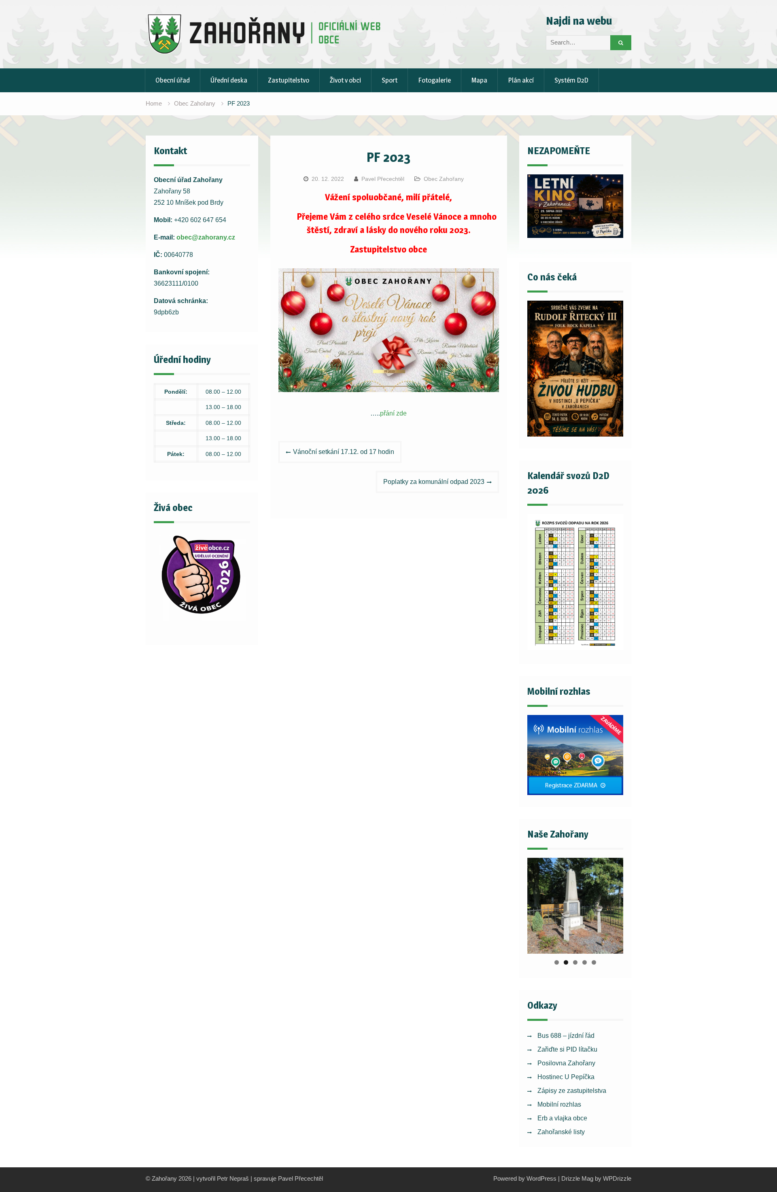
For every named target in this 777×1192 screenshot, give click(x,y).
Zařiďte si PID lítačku (567, 1049)
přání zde (393, 413)
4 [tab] (584, 962)
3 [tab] (575, 962)
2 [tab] (566, 962)
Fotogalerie (434, 80)
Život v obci (345, 80)
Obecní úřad (172, 80)
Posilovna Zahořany (566, 1063)
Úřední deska (228, 80)
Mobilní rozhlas (559, 1104)
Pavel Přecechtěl (382, 179)
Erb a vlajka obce (562, 1118)
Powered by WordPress (524, 1178)
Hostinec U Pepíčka (565, 1076)
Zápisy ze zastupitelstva (571, 1090)
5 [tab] (594, 962)
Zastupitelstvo (288, 80)
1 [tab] (556, 962)
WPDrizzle (617, 1178)
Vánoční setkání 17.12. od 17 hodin (343, 451)
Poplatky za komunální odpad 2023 (433, 481)
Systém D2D (571, 80)
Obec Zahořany (444, 179)
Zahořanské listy (561, 1131)
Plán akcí (521, 80)
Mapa (479, 80)
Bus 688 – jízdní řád (565, 1035)
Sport (389, 80)
